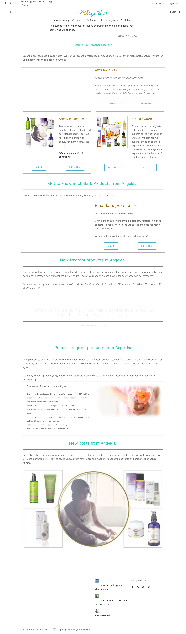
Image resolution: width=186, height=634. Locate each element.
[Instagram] (16, 3)
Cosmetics (78, 20)
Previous (19, 508)
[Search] (11, 11)
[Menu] (5, 12)
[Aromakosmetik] (97, 610)
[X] (10, 3)
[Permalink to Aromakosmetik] (93, 509)
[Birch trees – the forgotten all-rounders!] (97, 580)
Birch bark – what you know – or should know (111, 602)
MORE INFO (146, 103)
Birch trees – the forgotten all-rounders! (109, 587)
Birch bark (126, 20)
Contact (26, 5)
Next (166, 508)
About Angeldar (28, 1)
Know (41, 1)
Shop (50, 1)
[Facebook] (5, 3)
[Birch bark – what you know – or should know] (97, 596)
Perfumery (92, 20)
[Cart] (180, 11)
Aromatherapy (61, 20)
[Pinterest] (148, 587)
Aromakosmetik (103, 615)
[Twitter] (138, 587)
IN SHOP (111, 103)
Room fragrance (109, 20)
